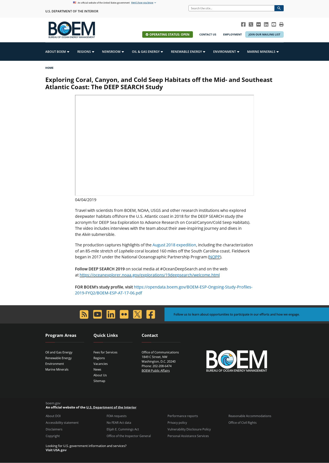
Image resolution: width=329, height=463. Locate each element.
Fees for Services (105, 352)
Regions (99, 358)
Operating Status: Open (169, 34)
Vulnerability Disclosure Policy (189, 429)
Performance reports (183, 416)
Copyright (53, 436)
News (97, 369)
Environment (54, 364)
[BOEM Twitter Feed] (251, 24)
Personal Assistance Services (188, 436)
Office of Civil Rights (242, 423)
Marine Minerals (57, 369)
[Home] (71, 30)
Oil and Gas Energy (58, 352)
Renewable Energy (58, 358)
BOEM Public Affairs (156, 370)
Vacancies (100, 364)
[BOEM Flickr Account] (258, 24)
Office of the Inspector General (129, 436)
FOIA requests (117, 416)
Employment (232, 34)
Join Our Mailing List (264, 34)
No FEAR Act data (119, 423)
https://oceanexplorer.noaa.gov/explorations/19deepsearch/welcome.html (150, 275)
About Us (100, 375)
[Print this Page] (281, 24)
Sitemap (99, 381)
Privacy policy (177, 423)
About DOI (53, 416)
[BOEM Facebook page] (243, 24)
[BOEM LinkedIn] (266, 24)
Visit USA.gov (56, 450)
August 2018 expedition (174, 245)
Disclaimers (54, 429)
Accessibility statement (62, 423)
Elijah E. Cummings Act (123, 429)
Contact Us (207, 34)
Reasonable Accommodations (249, 416)
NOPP (214, 257)
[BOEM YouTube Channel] (274, 24)
